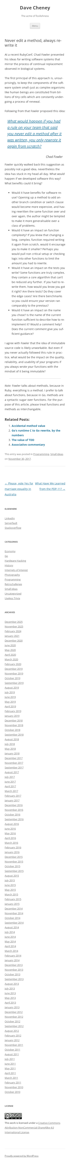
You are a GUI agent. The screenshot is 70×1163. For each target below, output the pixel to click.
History (9, 565)
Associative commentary (28, 444)
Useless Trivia (12, 598)
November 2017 (14, 763)
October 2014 (12, 918)
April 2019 (10, 706)
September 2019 (14, 683)
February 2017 (13, 795)
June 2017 (10, 781)
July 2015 (10, 880)
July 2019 (10, 692)
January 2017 (12, 800)
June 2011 (10, 1063)
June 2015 (10, 885)
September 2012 (14, 1026)
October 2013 (12, 974)
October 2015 (12, 866)
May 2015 (10, 889)
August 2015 (12, 875)
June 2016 (10, 828)
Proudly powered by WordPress (21, 1156)
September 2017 (14, 767)
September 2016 (14, 819)
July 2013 (10, 988)
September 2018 (14, 734)
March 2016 (11, 842)
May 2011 (10, 1068)
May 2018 (10, 748)
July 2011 (10, 1059)
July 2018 (10, 744)
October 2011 (12, 1049)
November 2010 (14, 1087)
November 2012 (14, 1016)
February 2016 (13, 847)
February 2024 (13, 631)
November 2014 (14, 913)
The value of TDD (23, 440)
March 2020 (11, 659)
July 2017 (10, 777)
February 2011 (13, 1082)
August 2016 (12, 824)
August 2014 (12, 927)
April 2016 (10, 838)
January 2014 (12, 960)
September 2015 (14, 871)
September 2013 (14, 979)
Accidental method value (28, 426)
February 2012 (13, 1035)
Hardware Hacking (15, 560)
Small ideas (56, 454)
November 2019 (14, 673)
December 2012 (14, 1012)
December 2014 (14, 908)
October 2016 (12, 814)
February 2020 (13, 664)
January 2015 (12, 904)
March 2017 (11, 791)
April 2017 (10, 786)
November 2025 (14, 626)
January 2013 (12, 1007)
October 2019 (12, 678)
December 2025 (14, 622)
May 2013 (10, 998)
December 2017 (14, 758)
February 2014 (13, 955)
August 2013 (12, 984)
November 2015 (14, 861)
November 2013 (14, 969)
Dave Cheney (35, 8)
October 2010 (12, 1092)
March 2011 (11, 1078)
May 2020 (10, 650)
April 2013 (10, 1002)
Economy (10, 551)
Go (6, 556)
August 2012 (12, 1031)
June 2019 (10, 697)
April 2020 (10, 654)
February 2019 (13, 711)
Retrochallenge (13, 584)
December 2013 (14, 965)
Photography (12, 575)
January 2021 (12, 636)
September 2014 (14, 922)
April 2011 (10, 1073)
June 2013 (10, 993)
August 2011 (12, 1054)
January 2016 (12, 852)
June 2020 (10, 645)
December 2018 (14, 720)
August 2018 (12, 739)
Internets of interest (16, 570)
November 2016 (14, 810)
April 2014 (10, 946)
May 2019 (10, 701)
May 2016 (10, 833)
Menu (35, 25)
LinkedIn (10, 518)
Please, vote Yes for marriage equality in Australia (19, 488)
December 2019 (14, 669)
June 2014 (10, 937)
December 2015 (14, 857)
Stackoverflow (13, 527)
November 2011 (14, 1045)
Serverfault (11, 523)
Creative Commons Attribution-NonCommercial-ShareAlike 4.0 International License (32, 1127)
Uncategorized (13, 593)
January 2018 (12, 753)
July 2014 (10, 932)
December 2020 (14, 640)
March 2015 (11, 894)
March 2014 (11, 951)
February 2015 (13, 899)
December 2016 (14, 805)
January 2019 (12, 716)
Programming (41, 454)
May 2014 (10, 941)
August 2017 (12, 772)
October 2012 (12, 1021)
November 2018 (14, 725)
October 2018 (12, 730)
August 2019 (12, 687)
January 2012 (12, 1040)
